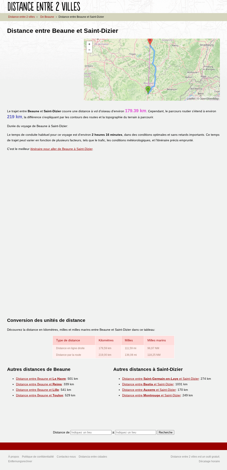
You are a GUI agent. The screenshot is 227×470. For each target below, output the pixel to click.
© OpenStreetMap (208, 98)
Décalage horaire (209, 461)
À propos (13, 456)
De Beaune (47, 16)
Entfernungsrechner (20, 461)
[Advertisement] (44, 70)
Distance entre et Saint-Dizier (160, 378)
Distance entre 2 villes (21, 16)
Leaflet (191, 98)
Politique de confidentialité (38, 456)
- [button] (89, 50)
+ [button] (89, 44)
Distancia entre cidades (93, 456)
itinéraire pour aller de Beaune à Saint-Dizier (61, 149)
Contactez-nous (66, 456)
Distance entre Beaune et (41, 378)
